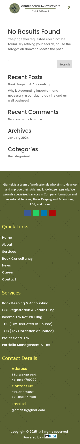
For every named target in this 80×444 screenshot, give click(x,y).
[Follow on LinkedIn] (44, 213)
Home (7, 237)
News (6, 265)
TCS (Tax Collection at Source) (28, 331)
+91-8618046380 (24, 397)
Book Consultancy (17, 258)
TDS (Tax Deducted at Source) (27, 324)
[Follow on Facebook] (27, 213)
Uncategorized (19, 156)
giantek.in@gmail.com (28, 410)
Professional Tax (15, 338)
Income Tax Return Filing (22, 317)
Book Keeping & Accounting (29, 84)
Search (64, 64)
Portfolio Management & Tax (26, 344)
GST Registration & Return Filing (28, 310)
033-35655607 (23, 392)
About (7, 244)
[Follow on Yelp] (52, 213)
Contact (9, 279)
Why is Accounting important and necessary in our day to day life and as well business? (37, 96)
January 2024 (18, 138)
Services (9, 251)
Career (8, 272)
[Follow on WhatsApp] (36, 213)
